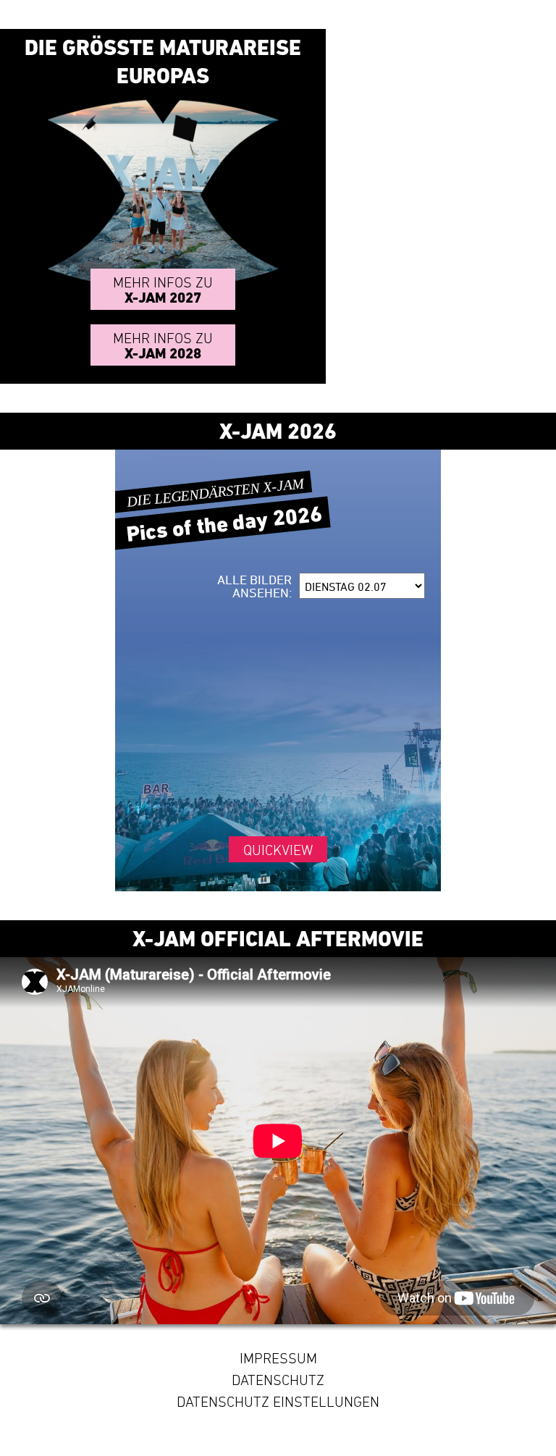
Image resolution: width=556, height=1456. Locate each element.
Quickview (278, 850)
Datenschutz (278, 1380)
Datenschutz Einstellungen (278, 1402)
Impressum (278, 1358)
